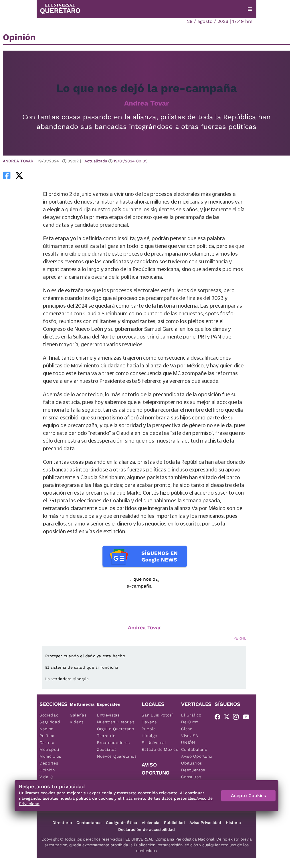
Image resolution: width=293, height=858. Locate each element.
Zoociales (106, 749)
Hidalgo (149, 735)
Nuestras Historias (115, 722)
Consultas (191, 777)
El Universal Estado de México (160, 746)
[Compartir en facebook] (7, 175)
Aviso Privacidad (205, 822)
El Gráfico (191, 715)
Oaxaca (149, 722)
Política (47, 735)
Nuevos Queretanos (117, 756)
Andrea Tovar (146, 103)
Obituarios (191, 763)
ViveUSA (189, 735)
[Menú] (249, 9)
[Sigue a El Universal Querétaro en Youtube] (248, 718)
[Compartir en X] (19, 175)
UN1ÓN (188, 742)
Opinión (47, 770)
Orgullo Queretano (115, 728)
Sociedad (49, 715)
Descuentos (193, 770)
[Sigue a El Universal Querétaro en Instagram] (237, 718)
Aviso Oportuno (196, 756)
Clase (187, 728)
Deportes (48, 763)
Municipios (50, 756)
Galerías (78, 715)
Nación (46, 728)
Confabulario (194, 749)
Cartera (47, 742)
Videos (77, 722)
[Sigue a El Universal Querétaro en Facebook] (219, 718)
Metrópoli (49, 749)
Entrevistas (108, 715)
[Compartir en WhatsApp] (27, 175)
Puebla (149, 728)
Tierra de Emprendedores (113, 739)
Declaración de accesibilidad (146, 829)
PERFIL (239, 638)
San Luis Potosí (157, 715)
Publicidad (174, 822)
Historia (233, 822)
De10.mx (189, 722)
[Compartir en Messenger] (35, 175)
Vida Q (46, 777)
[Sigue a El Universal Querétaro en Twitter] (228, 718)
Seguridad (49, 722)
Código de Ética (121, 822)
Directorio (62, 822)
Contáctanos (88, 822)
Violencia (150, 822)
